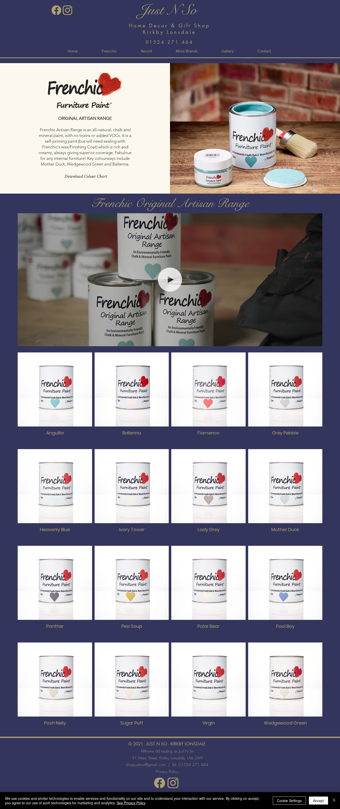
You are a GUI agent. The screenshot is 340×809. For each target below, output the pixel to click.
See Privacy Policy (131, 802)
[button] (187, 51)
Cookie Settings (289, 800)
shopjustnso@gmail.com (146, 764)
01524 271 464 (193, 764)
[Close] (334, 800)
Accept (318, 800)
